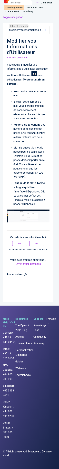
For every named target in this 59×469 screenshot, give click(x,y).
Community (39, 336)
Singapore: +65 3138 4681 (9, 390)
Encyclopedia (23, 375)
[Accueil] (7, 3)
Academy (28, 11)
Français (51, 318)
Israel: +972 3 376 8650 (8, 353)
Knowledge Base (14, 7)
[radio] (19, 243)
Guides (19, 361)
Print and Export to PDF (17, 57)
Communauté (12, 11)
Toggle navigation (13, 17)
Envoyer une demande (28, 263)
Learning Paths (24, 343)
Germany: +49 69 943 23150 (9, 337)
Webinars (20, 368)
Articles (19, 336)
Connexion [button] (46, 2)
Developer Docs (35, 7)
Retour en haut (15, 274)
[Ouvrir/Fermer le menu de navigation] (37, 3)
